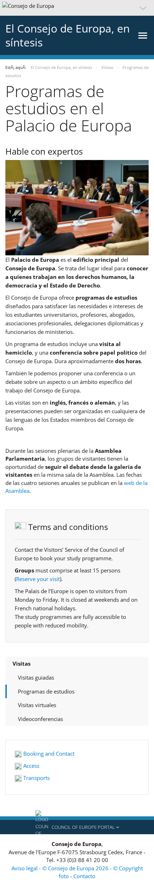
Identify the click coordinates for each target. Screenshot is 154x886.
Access (30, 765)
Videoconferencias (40, 718)
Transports (36, 777)
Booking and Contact (48, 753)
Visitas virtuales (37, 705)
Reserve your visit (38, 578)
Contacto (84, 876)
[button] (77, 8)
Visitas (21, 663)
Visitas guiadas (36, 677)
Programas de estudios (46, 691)
